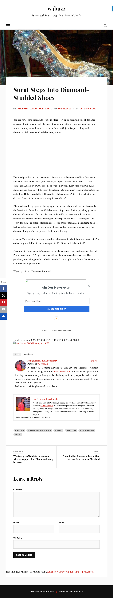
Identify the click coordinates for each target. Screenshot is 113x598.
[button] (56, 287)
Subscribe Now (56, 309)
